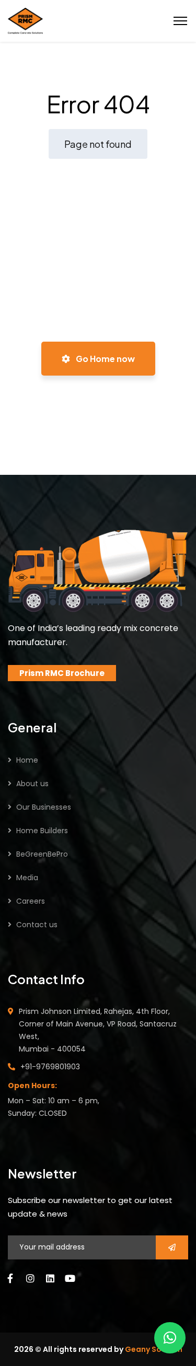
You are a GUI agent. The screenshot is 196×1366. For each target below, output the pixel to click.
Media (27, 877)
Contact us (36, 924)
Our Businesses (43, 807)
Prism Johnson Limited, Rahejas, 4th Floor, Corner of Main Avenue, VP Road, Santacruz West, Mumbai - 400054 (98, 1030)
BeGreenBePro (42, 854)
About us (32, 783)
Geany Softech (153, 1349)
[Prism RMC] (25, 20)
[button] (170, 1337)
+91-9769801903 (50, 1066)
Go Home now (104, 358)
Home (27, 760)
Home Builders (42, 830)
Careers (30, 901)
